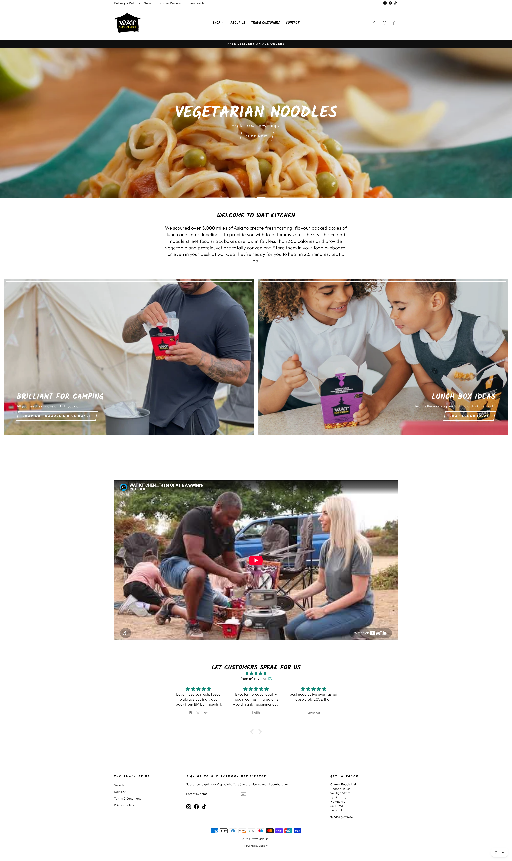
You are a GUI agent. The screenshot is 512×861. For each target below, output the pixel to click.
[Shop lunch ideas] (383, 357)
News (147, 3)
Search (119, 785)
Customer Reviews (168, 3)
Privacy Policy (124, 805)
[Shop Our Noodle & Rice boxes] (129, 357)
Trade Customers (265, 22)
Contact (292, 22)
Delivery (120, 792)
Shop (217, 22)
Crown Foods (194, 3)
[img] (256, 673)
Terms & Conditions (127, 798)
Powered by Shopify (256, 845)
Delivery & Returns (127, 3)
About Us (237, 22)
